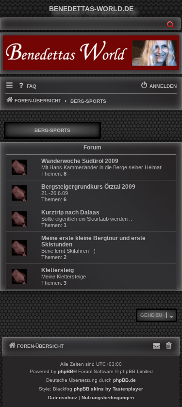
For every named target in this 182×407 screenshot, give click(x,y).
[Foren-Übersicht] (91, 52)
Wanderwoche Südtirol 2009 (79, 161)
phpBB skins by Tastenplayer (108, 388)
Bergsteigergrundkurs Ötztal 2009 (88, 186)
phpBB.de (124, 380)
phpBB (65, 371)
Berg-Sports (52, 130)
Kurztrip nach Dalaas (70, 212)
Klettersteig (57, 270)
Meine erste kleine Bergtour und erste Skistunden (93, 241)
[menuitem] (26, 86)
